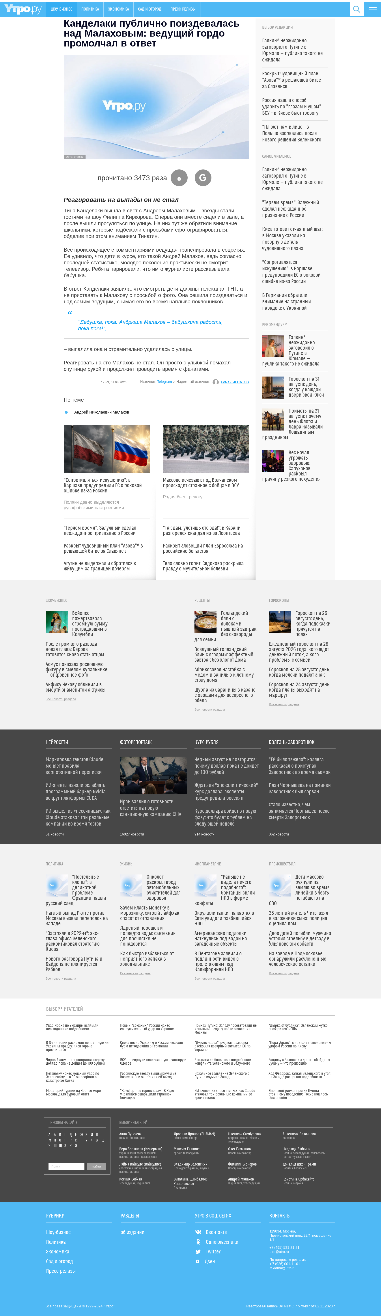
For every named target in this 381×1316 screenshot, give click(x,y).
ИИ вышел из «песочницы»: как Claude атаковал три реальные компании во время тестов (224, 1094)
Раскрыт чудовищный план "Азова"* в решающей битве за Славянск (103, 548)
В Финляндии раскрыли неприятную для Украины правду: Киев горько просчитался (78, 1046)
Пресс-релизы (183, 9)
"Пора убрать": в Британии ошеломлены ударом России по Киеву (300, 1044)
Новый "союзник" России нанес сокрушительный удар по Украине (147, 1027)
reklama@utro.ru (282, 1268)
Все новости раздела (61, 699)
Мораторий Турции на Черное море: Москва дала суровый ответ (73, 1092)
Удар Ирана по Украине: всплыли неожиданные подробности (72, 1027)
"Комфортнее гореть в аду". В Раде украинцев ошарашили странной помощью (147, 1094)
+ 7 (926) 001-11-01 (284, 1264)
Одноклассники (222, 1242)
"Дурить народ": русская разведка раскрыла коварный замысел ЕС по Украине (222, 1046)
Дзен (210, 1262)
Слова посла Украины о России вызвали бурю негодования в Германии (151, 1044)
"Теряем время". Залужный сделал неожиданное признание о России (100, 530)
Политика (90, 9)
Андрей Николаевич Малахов (101, 412)
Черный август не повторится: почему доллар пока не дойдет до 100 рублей (75, 1061)
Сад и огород (149, 9)
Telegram (164, 382)
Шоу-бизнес (61, 9)
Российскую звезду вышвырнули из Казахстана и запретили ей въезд (148, 1075)
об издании (132, 1232)
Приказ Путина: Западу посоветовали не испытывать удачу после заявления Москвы (225, 1029)
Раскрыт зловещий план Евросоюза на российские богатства (203, 548)
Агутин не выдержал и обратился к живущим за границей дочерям (100, 566)
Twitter (213, 1252)
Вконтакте (216, 1232)
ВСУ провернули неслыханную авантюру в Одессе (153, 1061)
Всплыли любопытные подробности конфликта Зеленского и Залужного (222, 1061)
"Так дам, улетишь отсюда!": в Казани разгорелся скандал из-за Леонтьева (202, 530)
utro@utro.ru (279, 1252)
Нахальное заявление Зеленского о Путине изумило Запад (221, 1075)
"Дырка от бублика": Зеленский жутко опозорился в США (298, 1027)
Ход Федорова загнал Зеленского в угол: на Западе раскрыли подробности (300, 1075)
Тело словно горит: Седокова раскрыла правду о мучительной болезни (203, 566)
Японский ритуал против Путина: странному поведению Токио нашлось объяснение (298, 1094)
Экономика (118, 9)
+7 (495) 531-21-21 (284, 1247)
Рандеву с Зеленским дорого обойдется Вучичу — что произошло (299, 1061)
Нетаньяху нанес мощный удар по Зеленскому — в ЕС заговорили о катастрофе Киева (72, 1077)
